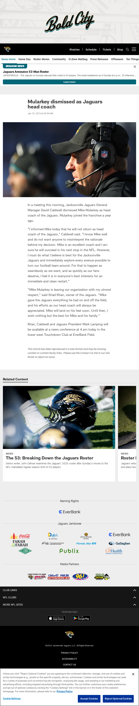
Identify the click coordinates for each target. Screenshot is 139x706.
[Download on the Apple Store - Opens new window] (56, 619)
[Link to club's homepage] (7, 48)
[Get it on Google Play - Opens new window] (81, 620)
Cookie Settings (12, 698)
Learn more (69, 82)
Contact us (69, 664)
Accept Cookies (89, 698)
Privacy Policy (69, 653)
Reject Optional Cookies (118, 698)
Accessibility (69, 658)
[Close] (135, 66)
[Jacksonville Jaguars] (69, 635)
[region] (69, 687)
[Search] (127, 49)
